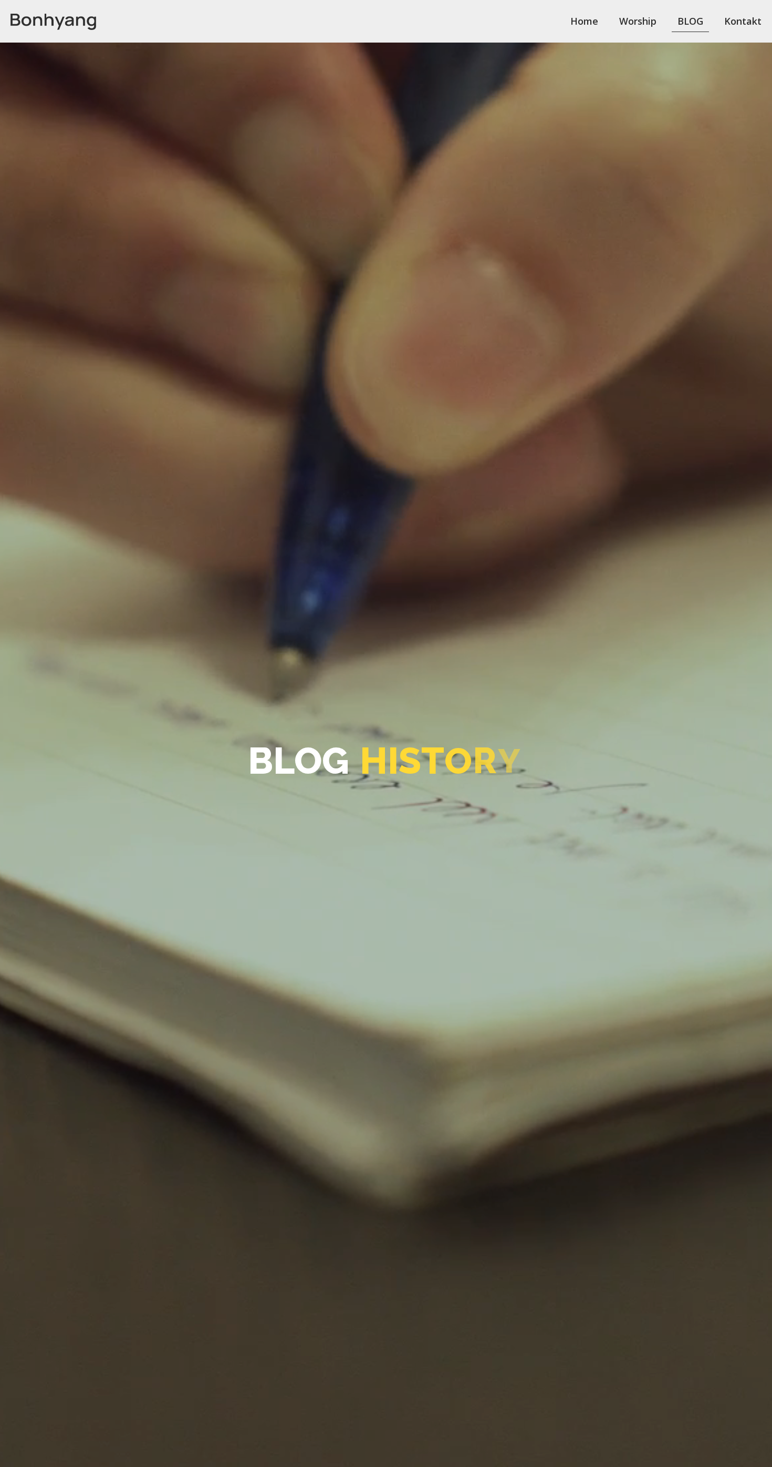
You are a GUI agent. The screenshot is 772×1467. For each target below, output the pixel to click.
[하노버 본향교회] (53, 21)
